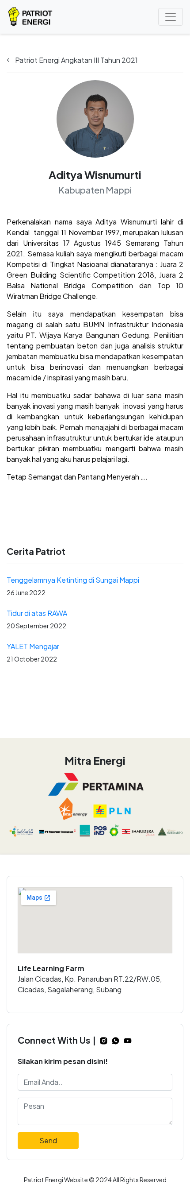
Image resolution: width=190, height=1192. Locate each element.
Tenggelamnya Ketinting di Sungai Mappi (73, 579)
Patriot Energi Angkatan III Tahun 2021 (76, 60)
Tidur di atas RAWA (37, 613)
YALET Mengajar (33, 646)
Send (48, 1140)
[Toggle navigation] (170, 17)
